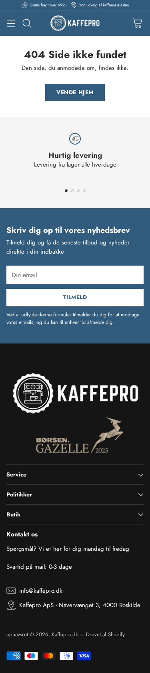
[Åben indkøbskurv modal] (137, 23)
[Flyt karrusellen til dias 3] (78, 190)
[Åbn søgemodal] (26, 23)
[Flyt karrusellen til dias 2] (72, 190)
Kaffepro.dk (65, 634)
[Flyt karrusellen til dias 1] (66, 190)
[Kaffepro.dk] (75, 23)
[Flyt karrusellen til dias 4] (84, 190)
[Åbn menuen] (10, 23)
